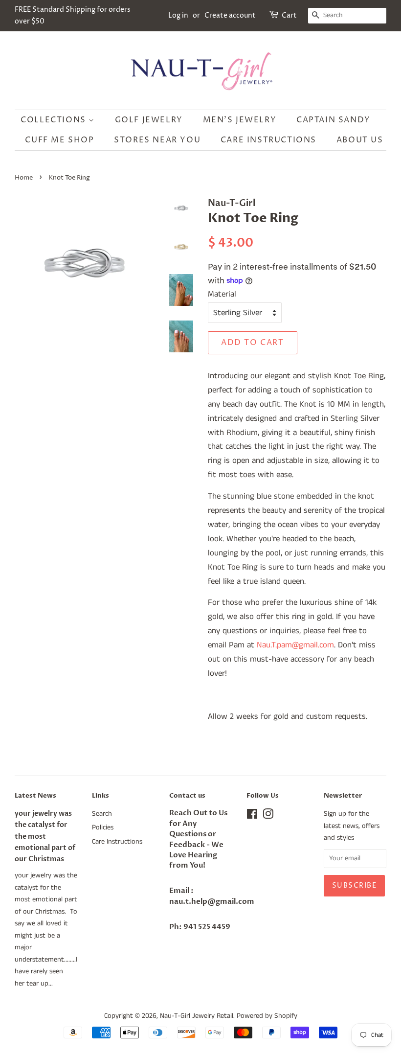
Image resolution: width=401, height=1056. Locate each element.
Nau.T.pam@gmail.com (295, 645)
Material (222, 294)
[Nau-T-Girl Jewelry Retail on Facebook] (252, 816)
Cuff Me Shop (59, 140)
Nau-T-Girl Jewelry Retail (196, 1016)
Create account (230, 15)
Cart (289, 15)
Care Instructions (268, 140)
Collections (55, 120)
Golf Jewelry (149, 120)
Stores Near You (157, 140)
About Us (359, 140)
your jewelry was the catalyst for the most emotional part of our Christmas (45, 836)
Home (24, 178)
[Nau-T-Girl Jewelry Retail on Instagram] (268, 816)
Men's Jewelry (240, 120)
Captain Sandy (333, 120)
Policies (102, 827)
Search (102, 814)
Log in (178, 15)
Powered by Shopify (267, 1016)
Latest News (35, 795)
